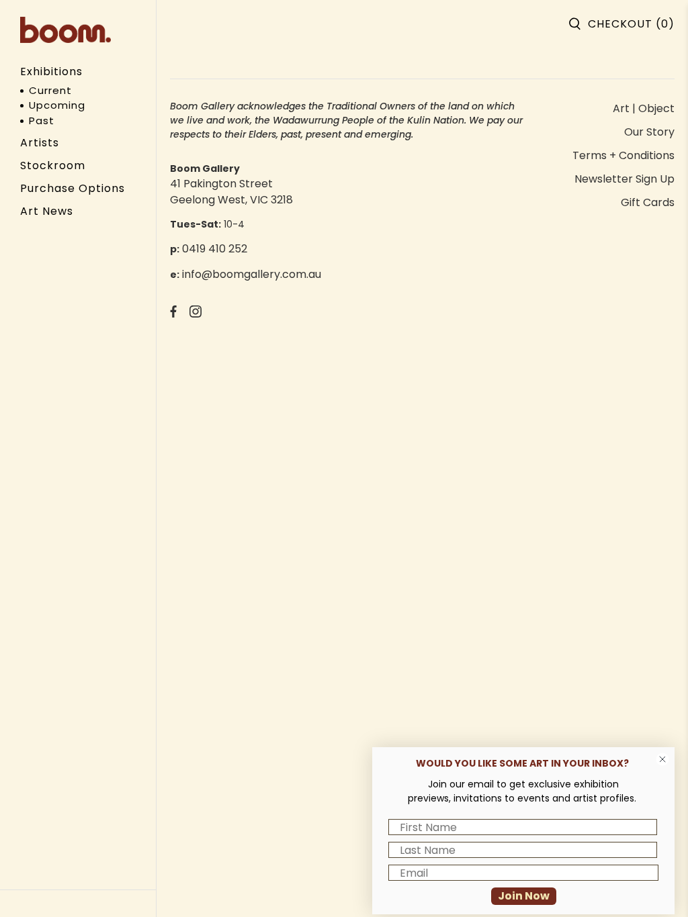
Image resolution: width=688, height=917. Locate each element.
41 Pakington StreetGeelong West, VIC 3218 (231, 191)
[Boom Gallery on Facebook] (173, 314)
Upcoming (57, 105)
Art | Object (644, 108)
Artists (39, 142)
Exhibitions (51, 71)
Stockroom (52, 165)
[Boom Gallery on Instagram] (195, 314)
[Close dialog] (662, 759)
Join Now (524, 896)
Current (50, 90)
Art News (46, 211)
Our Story (649, 132)
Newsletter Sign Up (624, 179)
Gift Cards (648, 202)
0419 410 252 (214, 248)
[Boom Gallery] (65, 30)
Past (41, 120)
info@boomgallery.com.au (251, 274)
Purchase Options (72, 188)
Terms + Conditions (623, 155)
